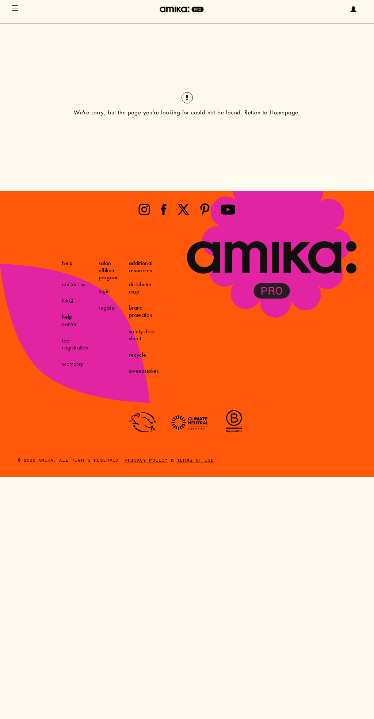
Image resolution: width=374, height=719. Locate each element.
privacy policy (146, 460)
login (104, 291)
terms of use (195, 460)
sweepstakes (144, 371)
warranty (72, 364)
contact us (73, 284)
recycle (137, 355)
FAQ (67, 301)
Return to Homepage (271, 113)
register (108, 308)
